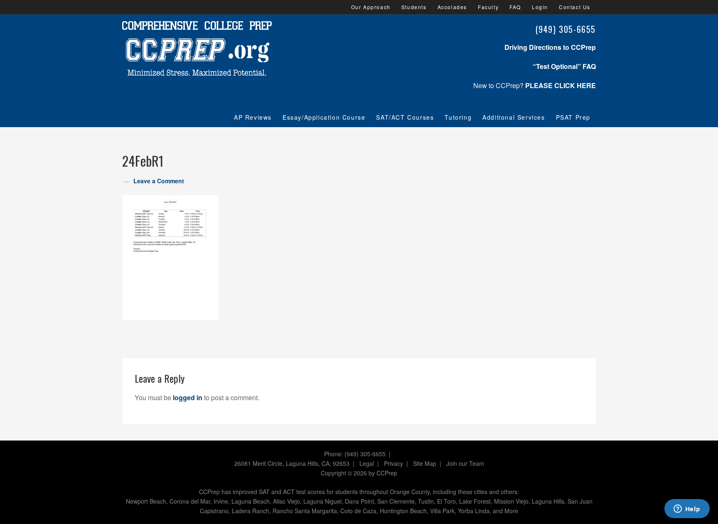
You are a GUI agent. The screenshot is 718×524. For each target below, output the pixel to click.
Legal (366, 463)
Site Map (424, 463)
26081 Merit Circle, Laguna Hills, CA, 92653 (291, 463)
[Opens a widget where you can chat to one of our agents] (687, 509)
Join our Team (465, 463)
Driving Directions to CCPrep (550, 47)
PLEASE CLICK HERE (560, 85)
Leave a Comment (158, 181)
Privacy (393, 463)
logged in (187, 397)
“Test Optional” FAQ (564, 66)
